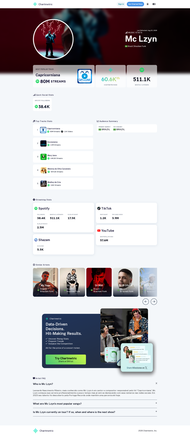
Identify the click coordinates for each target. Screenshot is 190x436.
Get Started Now (135, 4)
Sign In (121, 4)
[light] (147, 4)
